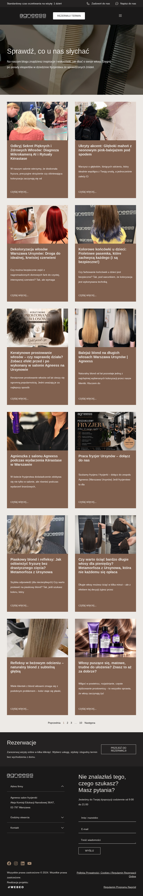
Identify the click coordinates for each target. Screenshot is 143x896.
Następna (90, 722)
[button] (120, 16)
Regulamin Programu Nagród (120, 887)
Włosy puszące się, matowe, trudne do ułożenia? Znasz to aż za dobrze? (104, 667)
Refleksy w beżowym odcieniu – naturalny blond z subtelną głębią (37, 667)
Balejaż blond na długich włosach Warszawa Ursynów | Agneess (103, 357)
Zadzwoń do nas (101, 3)
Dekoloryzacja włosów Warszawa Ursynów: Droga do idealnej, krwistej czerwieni (35, 253)
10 (80, 722)
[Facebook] (9, 863)
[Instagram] (16, 863)
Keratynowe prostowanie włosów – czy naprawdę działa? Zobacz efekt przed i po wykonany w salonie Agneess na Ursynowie (37, 361)
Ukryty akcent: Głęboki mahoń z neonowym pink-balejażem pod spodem (105, 150)
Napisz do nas (128, 3)
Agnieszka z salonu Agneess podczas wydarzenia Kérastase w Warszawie (36, 460)
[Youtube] (29, 863)
